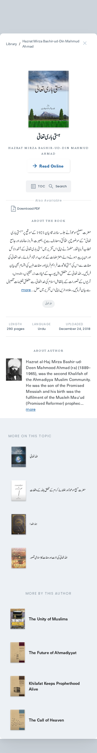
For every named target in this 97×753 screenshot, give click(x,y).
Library (11, 43)
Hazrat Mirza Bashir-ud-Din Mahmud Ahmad (50, 43)
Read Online (51, 166)
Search (60, 186)
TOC (41, 186)
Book (59, 221)
